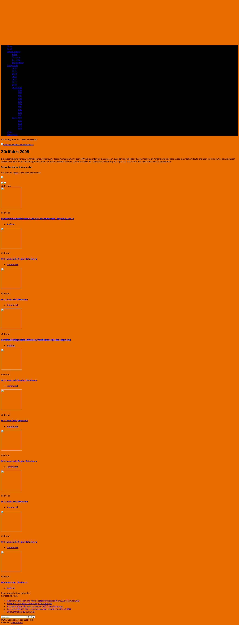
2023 (14, 76)
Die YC (9, 49)
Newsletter (12, 134)
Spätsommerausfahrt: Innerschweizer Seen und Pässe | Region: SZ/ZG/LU (37, 218)
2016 (20, 98)
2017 (20, 96)
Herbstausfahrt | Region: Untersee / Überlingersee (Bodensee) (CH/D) (36, 339)
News (14, 54)
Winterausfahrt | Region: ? (14, 582)
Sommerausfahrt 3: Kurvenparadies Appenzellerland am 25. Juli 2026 (39, 609)
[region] (119, 22)
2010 (20, 115)
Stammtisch (18, 62)
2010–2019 (17, 87)
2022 (14, 79)
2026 (14, 68)
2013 (20, 107)
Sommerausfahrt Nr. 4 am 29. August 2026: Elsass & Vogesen (35, 606)
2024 (14, 73)
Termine (16, 57)
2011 (20, 112)
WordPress (17, 622)
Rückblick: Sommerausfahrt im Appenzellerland (29, 603)
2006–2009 (17, 118)
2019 (20, 90)
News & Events (13, 51)
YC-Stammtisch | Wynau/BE (14, 299)
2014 (20, 104)
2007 (20, 126)
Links (9, 131)
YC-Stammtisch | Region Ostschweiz (19, 258)
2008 (20, 123)
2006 (20, 129)
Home (9, 46)
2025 (14, 71)
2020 (14, 84)
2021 (14, 82)
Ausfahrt (11, 224)
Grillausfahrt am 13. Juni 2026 (21, 611)
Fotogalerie (12, 65)
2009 (20, 120)
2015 (20, 101)
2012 (20, 109)
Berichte (16, 60)
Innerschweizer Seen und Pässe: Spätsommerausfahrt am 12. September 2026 (43, 600)
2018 (20, 93)
